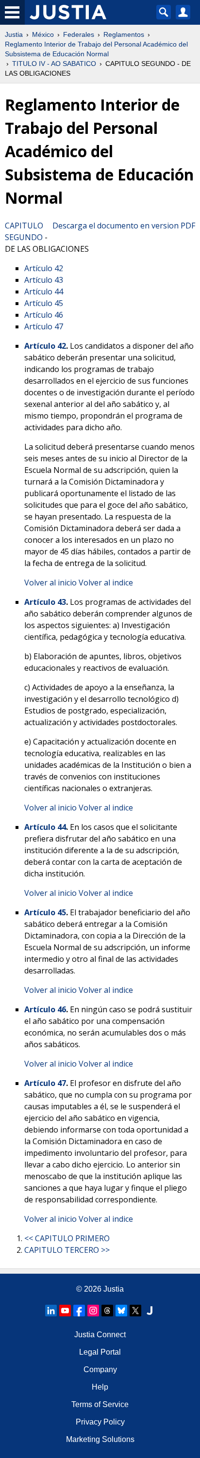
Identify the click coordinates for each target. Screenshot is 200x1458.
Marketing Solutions (100, 1439)
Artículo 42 (43, 268)
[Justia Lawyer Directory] (149, 1310)
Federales (78, 34)
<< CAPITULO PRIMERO (67, 1238)
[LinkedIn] (51, 1310)
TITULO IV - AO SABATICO (54, 63)
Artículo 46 (43, 314)
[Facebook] (79, 1310)
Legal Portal (100, 1352)
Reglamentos (123, 34)
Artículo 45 (43, 303)
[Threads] (107, 1310)
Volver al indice (106, 582)
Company (100, 1369)
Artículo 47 (43, 326)
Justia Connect (100, 1334)
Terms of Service (100, 1404)
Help (100, 1387)
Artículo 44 (43, 291)
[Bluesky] (121, 1310)
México (43, 34)
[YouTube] (65, 1310)
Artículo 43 (43, 280)
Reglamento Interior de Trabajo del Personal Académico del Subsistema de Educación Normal (96, 49)
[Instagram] (93, 1310)
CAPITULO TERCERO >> (67, 1250)
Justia (14, 34)
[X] (135, 1310)
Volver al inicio (50, 582)
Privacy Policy (100, 1422)
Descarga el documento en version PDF (123, 225)
